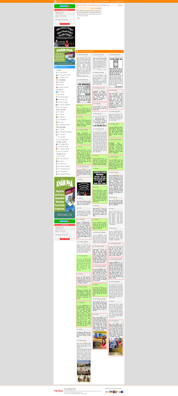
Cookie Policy (73, 393)
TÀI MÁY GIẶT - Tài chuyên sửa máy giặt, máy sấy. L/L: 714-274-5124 (100, 108)
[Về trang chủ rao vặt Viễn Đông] (58, 1)
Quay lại (120, 5)
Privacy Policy (78, 393)
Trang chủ (78, 5)
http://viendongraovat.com (71, 389)
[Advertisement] (113, 28)
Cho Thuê (58, 70)
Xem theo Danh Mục (62, 67)
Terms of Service (84, 393)
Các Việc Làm (59, 89)
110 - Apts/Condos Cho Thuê (93, 5)
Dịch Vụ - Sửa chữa (60, 109)
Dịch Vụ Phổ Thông (60, 127)
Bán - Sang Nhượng (60, 79)
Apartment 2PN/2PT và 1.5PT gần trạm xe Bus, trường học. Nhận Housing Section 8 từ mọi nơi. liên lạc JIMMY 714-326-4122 (84, 172)
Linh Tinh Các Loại (60, 153)
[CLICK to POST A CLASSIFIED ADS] (64, 6)
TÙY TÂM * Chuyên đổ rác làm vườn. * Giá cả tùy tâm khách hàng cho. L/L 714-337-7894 (84, 203)
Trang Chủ (77, 1)
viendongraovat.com (119, 1)
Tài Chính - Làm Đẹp (61, 142)
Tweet (78, 18)
